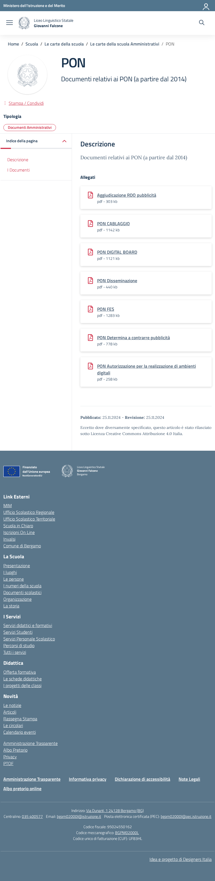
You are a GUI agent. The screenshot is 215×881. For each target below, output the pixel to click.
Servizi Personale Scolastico (29, 638)
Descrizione (17, 159)
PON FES (105, 309)
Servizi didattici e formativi (27, 625)
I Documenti (18, 170)
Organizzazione (17, 599)
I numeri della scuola (22, 585)
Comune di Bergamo (22, 545)
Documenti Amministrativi (30, 127)
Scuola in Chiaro (18, 525)
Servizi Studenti (17, 632)
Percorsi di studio (18, 645)
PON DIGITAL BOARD (117, 252)
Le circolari (13, 725)
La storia (11, 605)
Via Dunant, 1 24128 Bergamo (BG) (115, 810)
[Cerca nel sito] (201, 23)
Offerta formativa (19, 672)
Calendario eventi (19, 732)
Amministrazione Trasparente (30, 743)
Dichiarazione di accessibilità (142, 779)
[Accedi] (206, 5)
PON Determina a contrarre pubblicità (133, 337)
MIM (7, 505)
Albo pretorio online (22, 788)
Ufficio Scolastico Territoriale (29, 519)
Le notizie (12, 705)
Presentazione (16, 565)
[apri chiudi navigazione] (9, 23)
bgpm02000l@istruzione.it (79, 816)
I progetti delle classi (22, 685)
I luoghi (10, 572)
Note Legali (189, 779)
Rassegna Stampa (20, 718)
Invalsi (9, 539)
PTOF (8, 763)
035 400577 (32, 816)
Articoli (9, 712)
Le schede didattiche (22, 678)
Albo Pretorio (15, 750)
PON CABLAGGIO (113, 223)
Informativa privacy (87, 779)
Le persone (13, 579)
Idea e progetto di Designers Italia (180, 859)
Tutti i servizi (14, 652)
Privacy (10, 756)
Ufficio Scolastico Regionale (28, 512)
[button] (36, 141)
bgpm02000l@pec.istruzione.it (186, 816)
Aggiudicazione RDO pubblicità (126, 195)
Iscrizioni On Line (19, 532)
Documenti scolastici (22, 592)
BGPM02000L (127, 832)
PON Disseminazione (117, 280)
